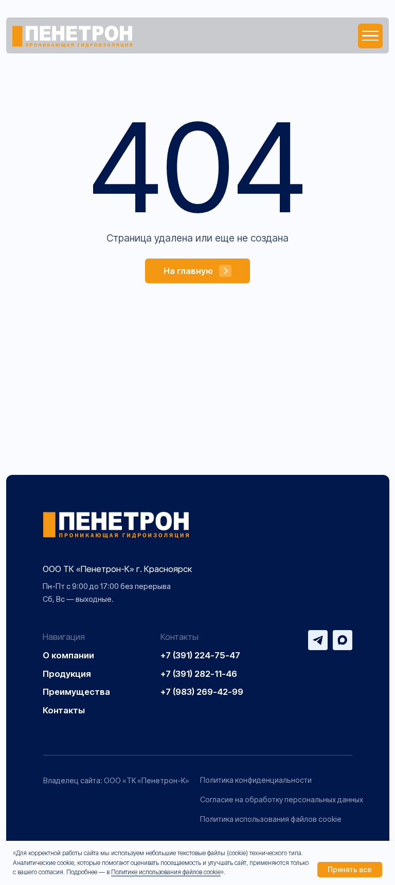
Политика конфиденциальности (256, 780)
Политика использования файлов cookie (271, 819)
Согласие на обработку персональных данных (281, 799)
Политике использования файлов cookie (166, 872)
